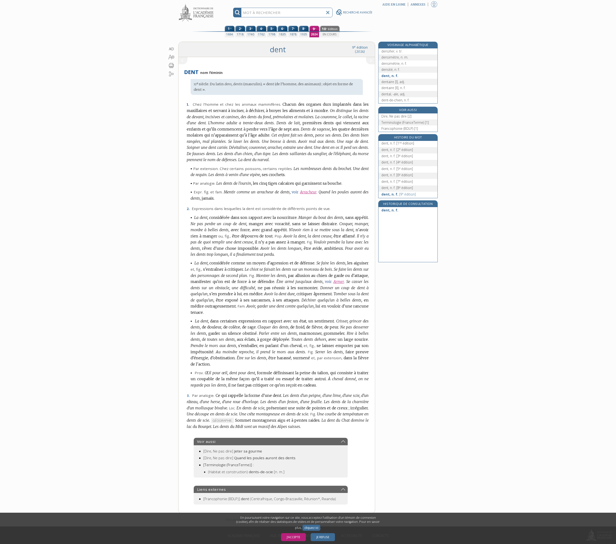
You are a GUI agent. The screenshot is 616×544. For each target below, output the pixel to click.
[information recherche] (237, 12)
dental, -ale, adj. (393, 94)
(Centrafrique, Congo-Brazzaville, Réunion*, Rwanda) (269, 498)
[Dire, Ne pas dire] (232, 451)
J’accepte (293, 537)
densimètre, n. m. (394, 57)
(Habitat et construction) (246, 471)
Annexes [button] (418, 4)
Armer (339, 281)
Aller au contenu (197, 4)
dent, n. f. (389, 75)
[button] (171, 49)
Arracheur (308, 192)
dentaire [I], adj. (393, 81)
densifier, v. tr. (391, 51)
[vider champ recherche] (328, 12)
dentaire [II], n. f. (393, 87)
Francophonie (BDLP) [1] (399, 128)
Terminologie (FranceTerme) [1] (405, 122)
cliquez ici (311, 528)
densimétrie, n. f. (394, 63)
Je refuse (322, 537)
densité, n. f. (390, 69)
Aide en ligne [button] (393, 4)
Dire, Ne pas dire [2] (396, 116)
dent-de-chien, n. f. (395, 100)
